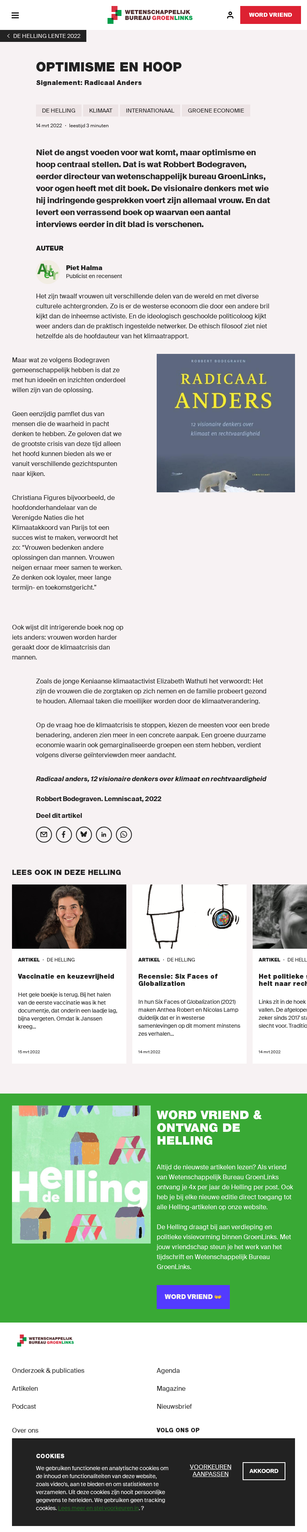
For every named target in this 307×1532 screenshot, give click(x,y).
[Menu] (15, 15)
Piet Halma (84, 268)
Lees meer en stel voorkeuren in (98, 1508)
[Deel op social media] (44, 835)
